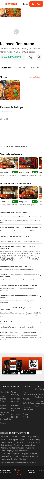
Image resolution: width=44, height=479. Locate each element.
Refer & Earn (28, 403)
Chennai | (35, 436)
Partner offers (3, 406)
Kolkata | (11, 439)
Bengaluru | (26, 436)
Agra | (10, 442)
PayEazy (26, 399)
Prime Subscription (28, 393)
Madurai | (4, 456)
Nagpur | (26, 453)
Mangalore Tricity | (9, 459)
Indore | (35, 448)
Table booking (15, 393)
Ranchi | (17, 445)
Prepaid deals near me (16, 408)
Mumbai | (16, 436)
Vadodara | (23, 450)
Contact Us (5, 419)
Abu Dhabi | (14, 456)
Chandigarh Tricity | (30, 456)
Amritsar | (12, 448)
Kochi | (39, 442)
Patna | (3, 448)
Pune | (3, 439)
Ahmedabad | (34, 439)
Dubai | (18, 439)
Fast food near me (15, 400)
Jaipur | (3, 442)
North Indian (6, 51)
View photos (35, 77)
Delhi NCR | (5, 436)
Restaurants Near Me (16, 415)
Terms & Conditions (27, 408)
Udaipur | (34, 453)
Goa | (24, 439)
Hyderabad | (19, 442)
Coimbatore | (6, 445)
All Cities (22, 459)
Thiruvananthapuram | (10, 453)
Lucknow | (30, 442)
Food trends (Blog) (3, 398)
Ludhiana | (5, 450)
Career (3, 423)
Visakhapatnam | (29, 445)
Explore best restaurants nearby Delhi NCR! (18, 463)
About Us (4, 392)
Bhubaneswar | (24, 448)
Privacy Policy (25, 415)
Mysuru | (14, 450)
